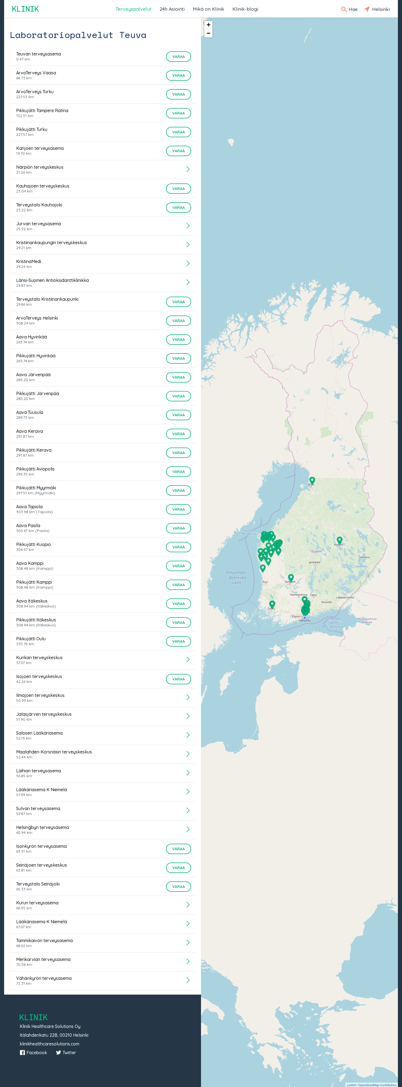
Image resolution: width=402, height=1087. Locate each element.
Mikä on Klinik (208, 9)
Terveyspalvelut (133, 9)
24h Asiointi (172, 9)
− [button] (208, 33)
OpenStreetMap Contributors (377, 1085)
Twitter (69, 1052)
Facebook (37, 1052)
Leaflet (351, 1085)
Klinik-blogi (245, 9)
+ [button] (208, 24)
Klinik (26, 9)
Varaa (178, 56)
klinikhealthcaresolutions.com (49, 1044)
